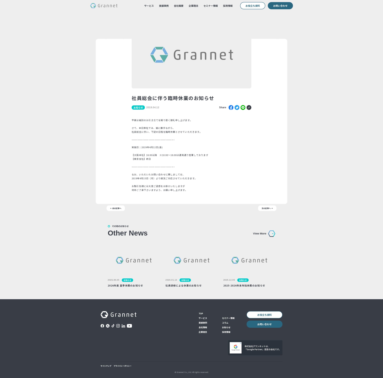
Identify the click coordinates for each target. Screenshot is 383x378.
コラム (225, 322)
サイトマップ (106, 366)
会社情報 (203, 327)
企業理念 (193, 5)
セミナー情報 (210, 5)
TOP (201, 313)
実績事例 (164, 5)
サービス (149, 5)
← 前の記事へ (115, 208)
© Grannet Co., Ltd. (183, 372)
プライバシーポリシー (123, 366)
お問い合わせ (280, 5)
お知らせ (226, 327)
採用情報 (228, 5)
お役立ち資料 (253, 5)
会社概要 (178, 5)
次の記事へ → (267, 208)
